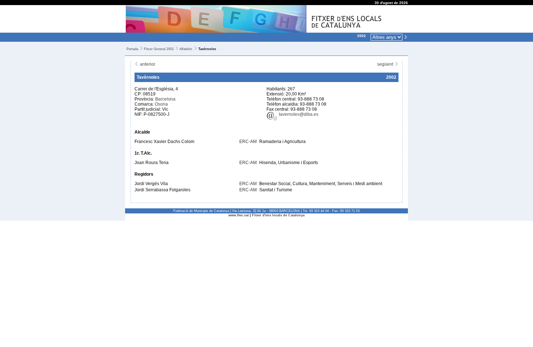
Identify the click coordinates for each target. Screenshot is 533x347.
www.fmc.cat (238, 215)
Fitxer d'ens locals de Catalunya (278, 215)
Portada (132, 49)
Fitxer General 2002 (159, 49)
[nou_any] (406, 36)
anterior (147, 64)
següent (385, 64)
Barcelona (165, 99)
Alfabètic (186, 49)
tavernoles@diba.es (298, 114)
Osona (161, 104)
